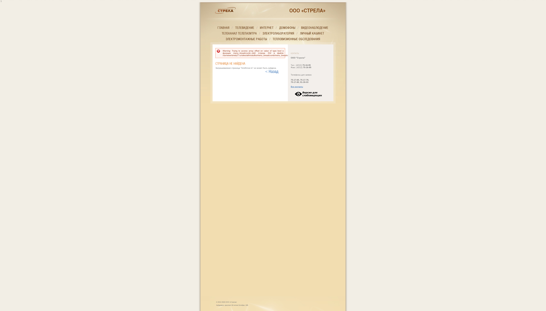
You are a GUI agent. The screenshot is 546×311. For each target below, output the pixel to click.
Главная (223, 28)
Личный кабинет (312, 33)
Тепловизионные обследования (296, 39)
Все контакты (297, 87)
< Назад (271, 71)
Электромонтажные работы (246, 39)
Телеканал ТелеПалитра (239, 33)
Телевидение (244, 28)
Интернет (267, 28)
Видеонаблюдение (314, 28)
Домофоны (287, 28)
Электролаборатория (278, 33)
